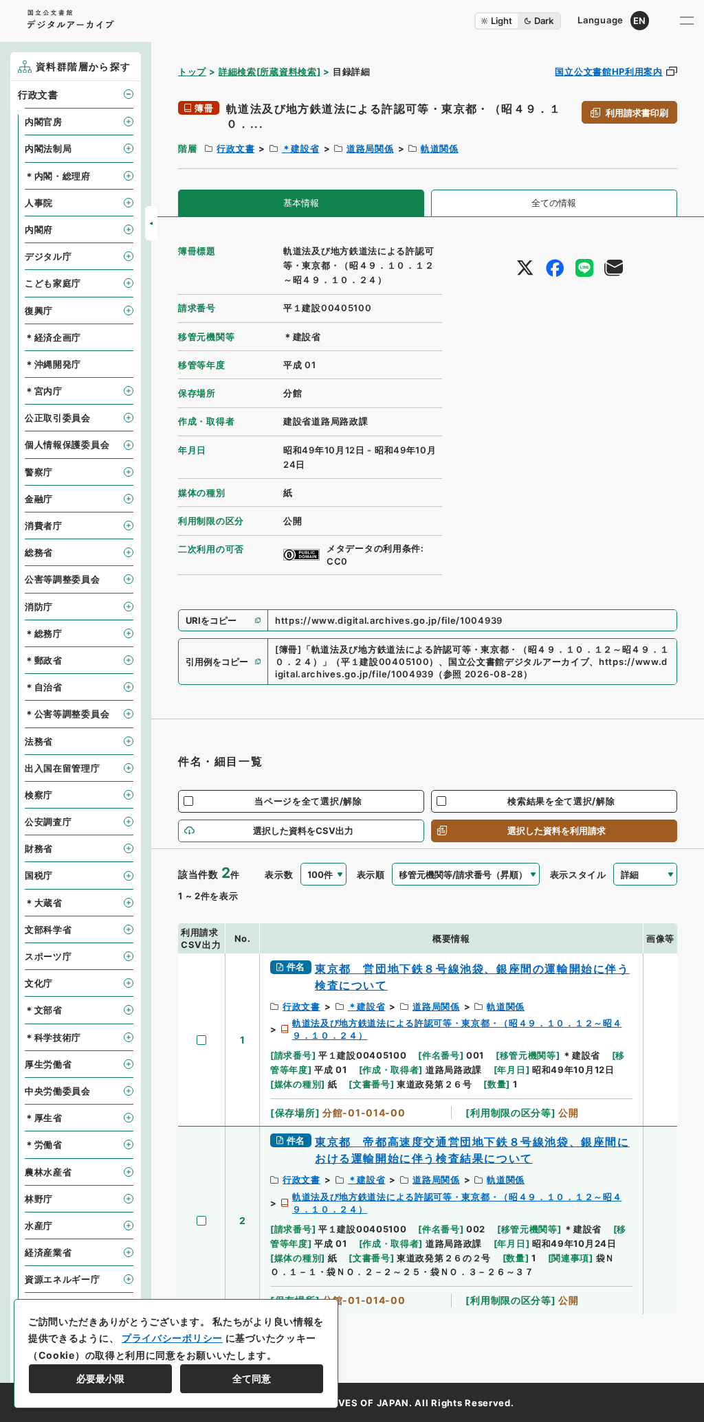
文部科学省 (48, 929)
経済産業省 (48, 1252)
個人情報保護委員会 (67, 444)
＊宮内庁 (44, 390)
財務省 (39, 848)
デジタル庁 (48, 256)
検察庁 (39, 794)
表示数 (279, 874)
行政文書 (235, 148)
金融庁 (39, 498)
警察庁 (39, 471)
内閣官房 (44, 121)
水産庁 (39, 1225)
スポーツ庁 (48, 956)
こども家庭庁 (53, 283)
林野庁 (39, 1198)
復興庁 (39, 310)
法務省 (39, 741)
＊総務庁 (44, 633)
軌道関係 (440, 148)
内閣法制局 (48, 148)
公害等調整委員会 (62, 579)
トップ (192, 71)
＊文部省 (44, 1009)
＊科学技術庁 (53, 1037)
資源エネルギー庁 (62, 1279)
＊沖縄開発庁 (53, 364)
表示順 (371, 874)
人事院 (39, 202)
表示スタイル (578, 874)
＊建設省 (301, 148)
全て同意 (251, 1378)
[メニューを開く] (687, 20)
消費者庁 (44, 525)
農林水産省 (48, 1171)
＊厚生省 (44, 1117)
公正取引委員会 (58, 417)
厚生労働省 (48, 1064)
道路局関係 (370, 148)
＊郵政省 (44, 660)
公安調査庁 (48, 821)
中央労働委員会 (58, 1090)
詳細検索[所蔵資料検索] (269, 71)
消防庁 (39, 606)
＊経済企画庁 (53, 337)
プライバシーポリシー (172, 1338)
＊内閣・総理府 (58, 175)
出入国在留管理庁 (62, 768)
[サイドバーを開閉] (151, 223)
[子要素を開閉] (128, 94)
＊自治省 (44, 686)
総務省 (39, 552)
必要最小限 (100, 1378)
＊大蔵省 (44, 902)
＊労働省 (44, 1144)
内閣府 (39, 229)
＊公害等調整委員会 (67, 713)
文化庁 (39, 983)
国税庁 (39, 875)
